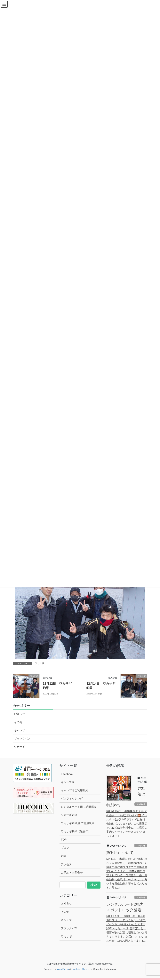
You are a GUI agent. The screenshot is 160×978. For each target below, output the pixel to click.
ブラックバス (22, 738)
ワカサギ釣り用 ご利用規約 (77, 823)
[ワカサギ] (26, 683)
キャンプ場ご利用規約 (74, 790)
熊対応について (120, 852)
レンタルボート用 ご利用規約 (79, 806)
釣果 (63, 856)
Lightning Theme (80, 969)
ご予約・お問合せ (72, 872)
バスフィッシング (72, 798)
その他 (18, 722)
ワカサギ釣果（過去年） (76, 831)
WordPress (63, 969)
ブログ (65, 847)
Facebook (67, 773)
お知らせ (19, 713)
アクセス (66, 864)
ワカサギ (39, 663)
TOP (64, 839)
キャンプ (19, 730)
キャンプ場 (68, 782)
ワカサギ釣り (69, 814)
